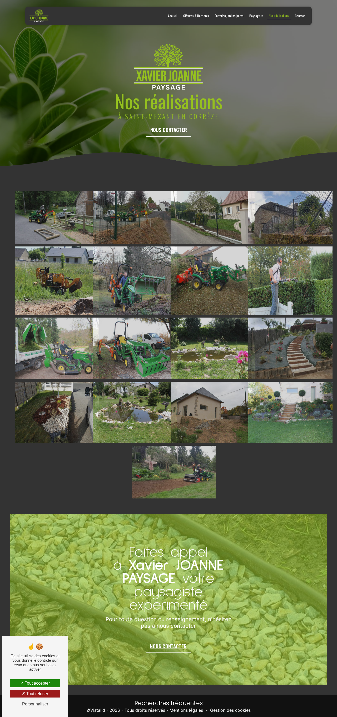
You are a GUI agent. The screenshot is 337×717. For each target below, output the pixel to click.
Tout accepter (37, 683)
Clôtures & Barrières (196, 15)
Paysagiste (256, 15)
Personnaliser (35, 704)
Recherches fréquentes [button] (169, 703)
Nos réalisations (279, 15)
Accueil (172, 15)
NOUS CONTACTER (168, 129)
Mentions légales (186, 710)
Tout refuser (36, 693)
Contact (300, 15)
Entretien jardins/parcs (229, 15)
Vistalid (97, 710)
